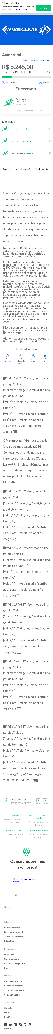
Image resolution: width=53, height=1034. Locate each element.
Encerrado (10, 82)
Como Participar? (23, 169)
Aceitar (43, 8)
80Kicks (47, 82)
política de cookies (21, 9)
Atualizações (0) (41, 169)
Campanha (7, 169)
